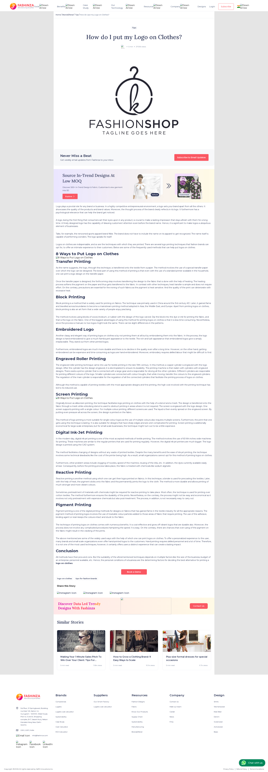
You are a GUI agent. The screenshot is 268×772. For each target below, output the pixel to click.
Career (172, 712)
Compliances (61, 702)
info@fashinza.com (40, 735)
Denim (216, 717)
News (172, 717)
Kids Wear (218, 712)
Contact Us (198, 606)
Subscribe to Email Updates (191, 157)
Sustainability (61, 717)
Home (58, 15)
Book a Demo (134, 572)
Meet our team (175, 707)
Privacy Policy (228, 769)
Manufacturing (138, 727)
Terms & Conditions (257, 769)
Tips (77, 15)
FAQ (171, 722)
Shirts (216, 702)
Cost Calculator (62, 727)
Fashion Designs (138, 702)
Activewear (218, 727)
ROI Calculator (62, 732)
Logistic (59, 707)
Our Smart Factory (101, 702)
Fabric (134, 707)
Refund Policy (241, 769)
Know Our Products (140, 712)
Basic (216, 732)
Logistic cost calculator (65, 712)
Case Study (60, 722)
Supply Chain (137, 717)
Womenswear (219, 707)
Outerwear (218, 722)
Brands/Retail (68, 15)
